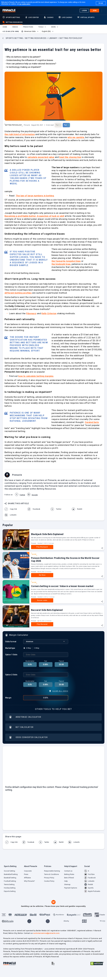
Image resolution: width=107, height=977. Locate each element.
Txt (58, 124)
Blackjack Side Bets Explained (47, 534)
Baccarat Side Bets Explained (47, 610)
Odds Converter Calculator (32, 737)
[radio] (27, 648)
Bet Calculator (25, 727)
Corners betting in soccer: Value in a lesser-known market (62, 586)
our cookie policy (24, 4)
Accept (101, 3)
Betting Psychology (13, 125)
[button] (5, 27)
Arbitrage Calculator (28, 717)
